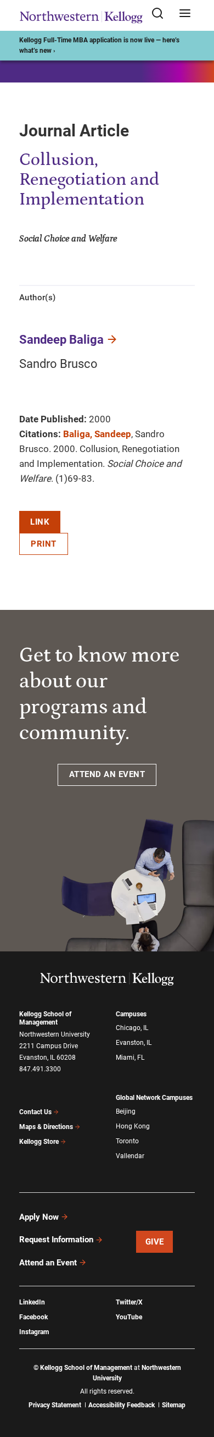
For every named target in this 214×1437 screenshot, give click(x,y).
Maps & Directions (46, 1127)
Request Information (56, 1240)
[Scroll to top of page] (195, 1380)
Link (39, 522)
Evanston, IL (133, 1043)
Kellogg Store (39, 1142)
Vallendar (130, 1156)
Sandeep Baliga (61, 339)
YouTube (129, 1317)
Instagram (34, 1332)
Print (44, 544)
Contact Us (35, 1112)
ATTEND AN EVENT (107, 774)
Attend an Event (48, 1263)
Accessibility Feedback (121, 1405)
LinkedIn (32, 1302)
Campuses (131, 1014)
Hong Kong (133, 1126)
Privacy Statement (55, 1405)
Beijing (126, 1111)
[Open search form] (161, 14)
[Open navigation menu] (185, 14)
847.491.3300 (40, 1069)
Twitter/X (129, 1302)
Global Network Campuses (154, 1098)
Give (154, 1242)
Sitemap (173, 1405)
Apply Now (39, 1217)
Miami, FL (130, 1057)
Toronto (127, 1141)
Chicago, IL (132, 1028)
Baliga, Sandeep (97, 433)
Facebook (33, 1317)
